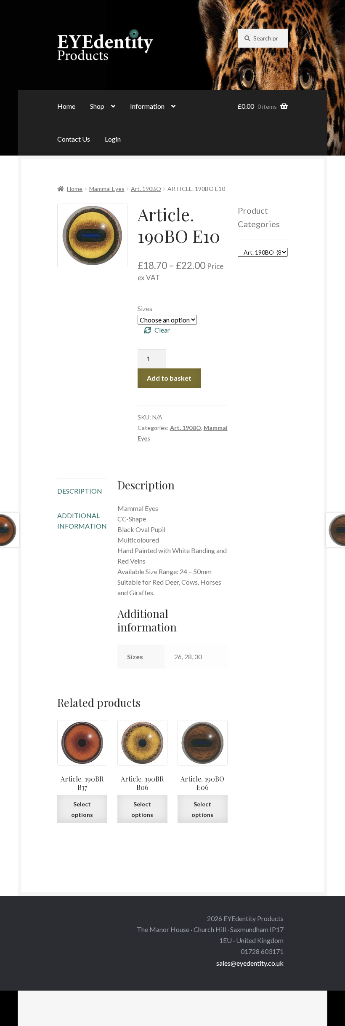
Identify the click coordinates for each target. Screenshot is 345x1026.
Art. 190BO (146, 188)
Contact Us (73, 139)
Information (147, 106)
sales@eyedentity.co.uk (250, 963)
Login (113, 139)
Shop (97, 106)
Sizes (145, 308)
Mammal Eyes (107, 188)
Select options (82, 809)
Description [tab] (79, 491)
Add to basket (169, 378)
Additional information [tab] (82, 520)
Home (66, 106)
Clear (162, 330)
